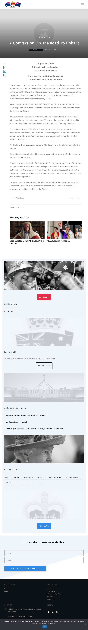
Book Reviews (41, 483)
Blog (6, 591)
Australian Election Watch (26, 483)
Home (6, 589)
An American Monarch (64, 234)
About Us (39, 477)
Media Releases (36, 50)
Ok (45, 627)
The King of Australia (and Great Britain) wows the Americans (44, 428)
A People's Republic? (27, 477)
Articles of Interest (10, 483)
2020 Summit (15, 477)
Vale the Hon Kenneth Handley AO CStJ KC (27, 234)
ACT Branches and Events (71, 477)
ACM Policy (57, 477)
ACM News (48, 477)
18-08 (6, 477)
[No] (85, 624)
